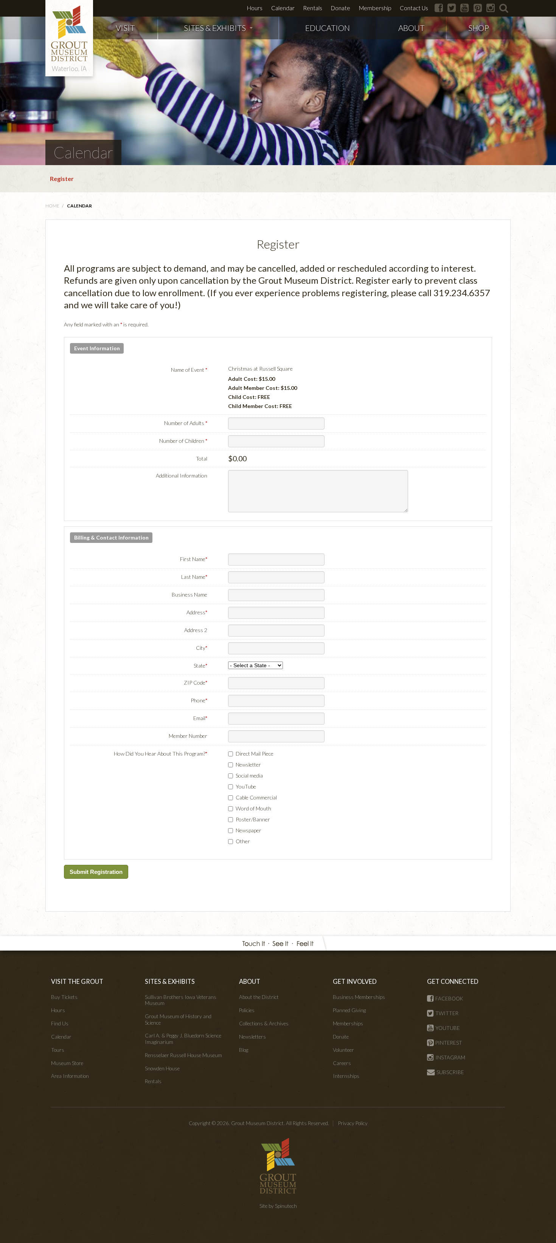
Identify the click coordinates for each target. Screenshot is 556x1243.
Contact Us (414, 8)
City (201, 648)
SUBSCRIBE (450, 1072)
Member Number (188, 736)
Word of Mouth (253, 808)
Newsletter (248, 764)
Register (62, 178)
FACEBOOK (449, 999)
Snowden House (162, 1068)
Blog (243, 1050)
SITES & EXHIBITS (215, 27)
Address (196, 612)
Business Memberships (359, 997)
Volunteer (343, 1050)
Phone (199, 700)
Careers (342, 1063)
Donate (340, 8)
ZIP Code (195, 682)
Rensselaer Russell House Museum (183, 1055)
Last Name (194, 577)
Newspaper (248, 830)
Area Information (70, 1076)
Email (200, 718)
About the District (259, 997)
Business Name (189, 594)
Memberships (348, 1023)
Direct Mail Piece (254, 753)
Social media (249, 775)
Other (243, 841)
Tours (57, 1050)
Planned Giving (349, 1010)
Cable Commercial (256, 797)
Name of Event (189, 369)
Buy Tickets (64, 997)
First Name (193, 559)
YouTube (246, 786)
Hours (254, 8)
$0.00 (237, 458)
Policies (247, 1010)
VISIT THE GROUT (77, 981)
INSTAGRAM (450, 1057)
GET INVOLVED (355, 981)
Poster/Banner (253, 819)
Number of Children (183, 441)
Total (201, 458)
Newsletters (252, 1037)
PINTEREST (448, 1043)
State (200, 665)
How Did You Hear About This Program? (160, 753)
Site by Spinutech (278, 1206)
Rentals (312, 8)
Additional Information (181, 475)
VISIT (125, 27)
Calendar (283, 8)
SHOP (478, 27)
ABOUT (411, 27)
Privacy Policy (353, 1123)
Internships (346, 1076)
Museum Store (67, 1063)
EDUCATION (327, 27)
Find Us (59, 1023)
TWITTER (446, 1013)
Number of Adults (185, 423)
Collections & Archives (264, 1023)
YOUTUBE (447, 1028)
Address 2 (195, 630)
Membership (375, 8)
